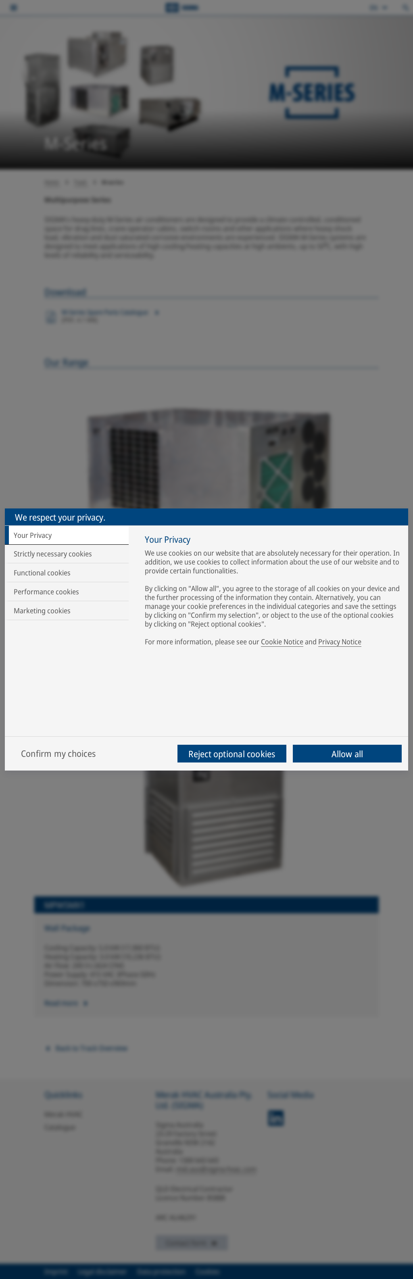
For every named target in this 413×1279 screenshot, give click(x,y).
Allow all (347, 754)
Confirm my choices (58, 753)
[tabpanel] (272, 592)
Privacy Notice (339, 641)
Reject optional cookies (231, 754)
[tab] (67, 535)
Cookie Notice (282, 641)
